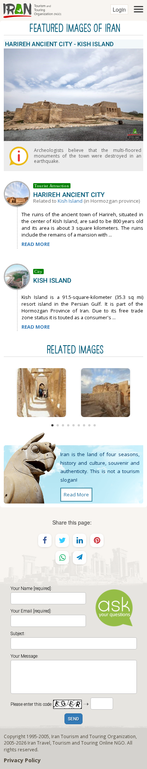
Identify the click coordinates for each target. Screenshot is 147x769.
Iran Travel (39, 743)
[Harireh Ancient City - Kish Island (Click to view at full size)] (41, 392)
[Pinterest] (97, 540)
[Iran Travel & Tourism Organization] (32, 9)
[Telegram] (79, 557)
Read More (76, 494)
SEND (73, 719)
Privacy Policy (22, 760)
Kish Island (70, 200)
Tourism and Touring (75, 743)
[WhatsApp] (62, 557)
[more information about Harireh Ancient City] (18, 193)
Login (119, 9)
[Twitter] (62, 540)
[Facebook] (45, 540)
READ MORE (35, 244)
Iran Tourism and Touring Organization (93, 736)
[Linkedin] (79, 540)
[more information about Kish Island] (18, 276)
